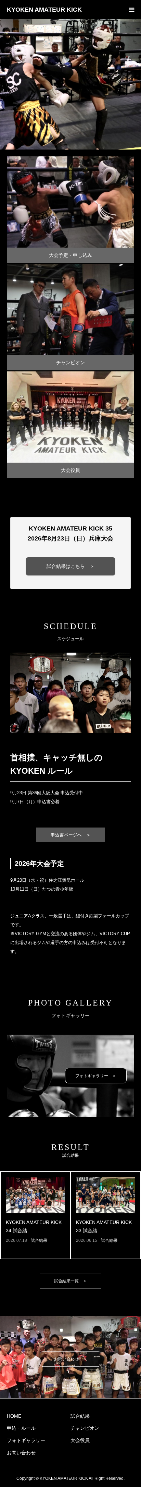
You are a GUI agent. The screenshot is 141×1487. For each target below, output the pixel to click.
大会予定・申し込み (70, 255)
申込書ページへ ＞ (71, 834)
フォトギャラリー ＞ (95, 1075)
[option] (70, 84)
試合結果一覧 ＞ (70, 1280)
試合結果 (39, 1240)
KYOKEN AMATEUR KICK (44, 10)
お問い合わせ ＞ (70, 1359)
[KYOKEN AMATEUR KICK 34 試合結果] (35, 1195)
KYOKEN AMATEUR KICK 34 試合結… (34, 1226)
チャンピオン (70, 362)
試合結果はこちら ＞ (70, 566)
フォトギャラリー (26, 1440)
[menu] (131, 9)
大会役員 (70, 470)
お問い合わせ (21, 1452)
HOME (14, 1416)
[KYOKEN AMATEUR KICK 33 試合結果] (105, 1195)
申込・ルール (21, 1428)
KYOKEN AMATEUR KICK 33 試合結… (104, 1226)
